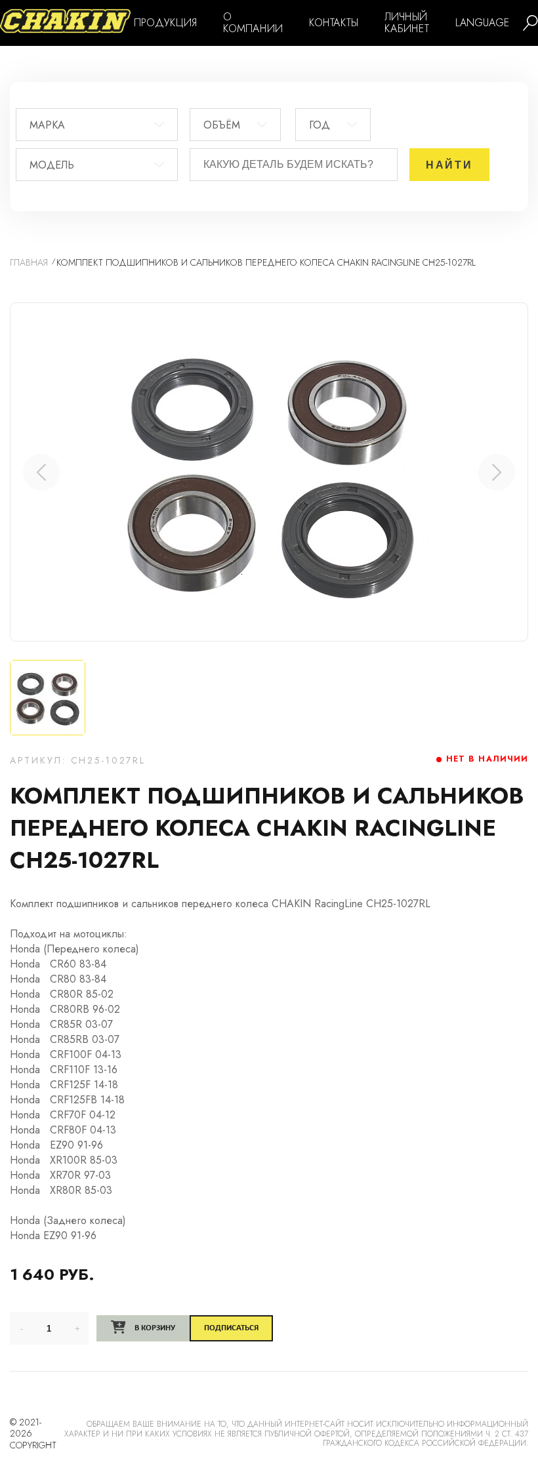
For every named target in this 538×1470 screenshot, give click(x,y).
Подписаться (231, 1328)
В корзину (154, 1328)
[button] (496, 472)
